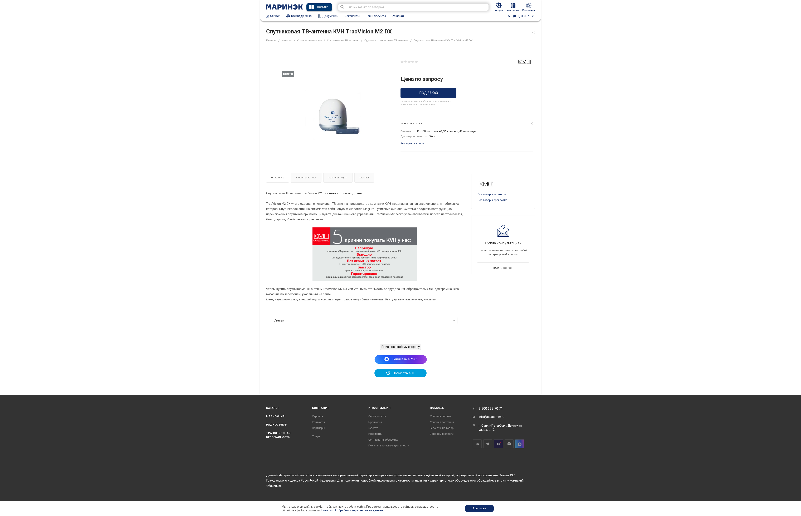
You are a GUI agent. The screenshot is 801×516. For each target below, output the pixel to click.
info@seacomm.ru (491, 417)
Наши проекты (376, 16)
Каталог (322, 6)
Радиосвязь (276, 424)
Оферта (373, 428)
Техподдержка (301, 16)
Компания (320, 407)
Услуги (316, 436)
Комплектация (338, 178)
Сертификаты (377, 416)
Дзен (509, 443)
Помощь (437, 407)
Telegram (487, 443)
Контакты (318, 422)
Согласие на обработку (383, 439)
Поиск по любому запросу (400, 347)
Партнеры (318, 428)
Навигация (275, 416)
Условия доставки (442, 422)
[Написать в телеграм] (400, 376)
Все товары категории (492, 194)
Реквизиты (352, 16)
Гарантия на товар (442, 428)
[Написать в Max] (400, 359)
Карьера (317, 416)
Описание (277, 178)
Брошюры (375, 422)
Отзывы (364, 178)
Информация (379, 407)
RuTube (498, 443)
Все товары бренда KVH (493, 200)
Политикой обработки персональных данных (352, 510)
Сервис (274, 16)
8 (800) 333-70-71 (522, 16)
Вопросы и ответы (442, 433)
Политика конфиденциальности (388, 445)
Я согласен (479, 508)
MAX (519, 443)
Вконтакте (477, 443)
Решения (398, 16)
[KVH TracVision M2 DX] (337, 116)
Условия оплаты (440, 416)
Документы (330, 16)
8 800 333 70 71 (491, 408)
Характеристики (306, 178)
